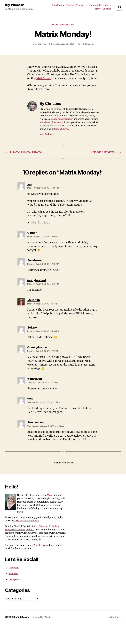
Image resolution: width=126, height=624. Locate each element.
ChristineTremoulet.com (26, 520)
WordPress (39, 545)
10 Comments (88, 44)
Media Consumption (63, 25)
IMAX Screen (43, 78)
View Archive (47, 134)
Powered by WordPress (43, 617)
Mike (49, 495)
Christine (42, 44)
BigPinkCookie (14, 4)
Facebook (14, 567)
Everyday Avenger (75, 5)
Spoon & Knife (61, 129)
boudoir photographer (61, 119)
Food (105, 5)
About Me (57, 5)
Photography (95, 5)
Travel (98, 8)
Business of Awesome (52, 122)
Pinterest (13, 573)
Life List (107, 8)
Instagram (14, 579)
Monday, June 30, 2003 (63, 44)
